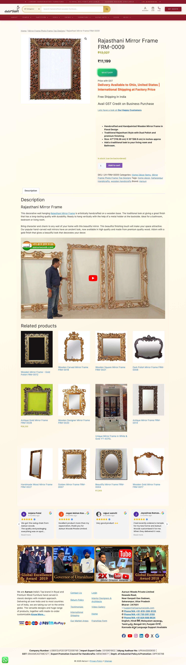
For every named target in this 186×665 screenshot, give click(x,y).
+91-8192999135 (149, 1)
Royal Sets (102, 17)
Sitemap (108, 661)
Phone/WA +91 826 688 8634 (139, 617)
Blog (127, 17)
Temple (27, 17)
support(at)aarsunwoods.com (139, 608)
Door (116, 17)
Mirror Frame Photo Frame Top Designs (46, 31)
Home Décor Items (141, 175)
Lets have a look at (120, 110)
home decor (144, 178)
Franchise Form (99, 621)
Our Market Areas (79, 621)
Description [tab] (31, 190)
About (14, 17)
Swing (69, 17)
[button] (85, 38)
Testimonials (76, 607)
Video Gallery (98, 607)
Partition (42, 17)
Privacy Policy (96, 661)
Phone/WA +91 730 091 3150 (139, 614)
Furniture (84, 17)
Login (94, 593)
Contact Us (76, 593)
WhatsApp (107, 72)
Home (23, 31)
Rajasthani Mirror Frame (63, 213)
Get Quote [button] (173, 9)
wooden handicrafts (121, 181)
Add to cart (114, 165)
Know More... (38, 614)
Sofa (56, 17)
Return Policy (77, 600)
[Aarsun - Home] (12, 9)
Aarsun (143, 181)
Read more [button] (101, 535)
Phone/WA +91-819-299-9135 (140, 611)
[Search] (106, 9)
